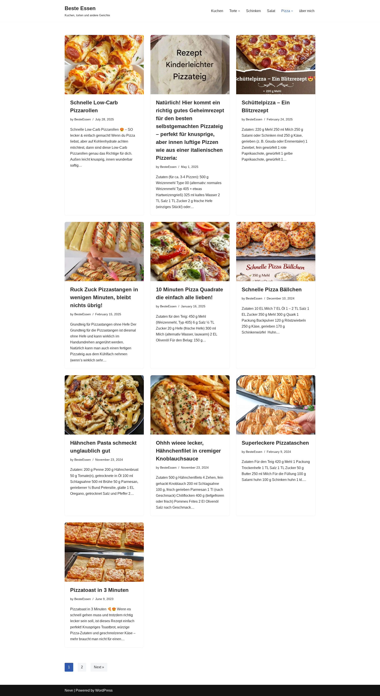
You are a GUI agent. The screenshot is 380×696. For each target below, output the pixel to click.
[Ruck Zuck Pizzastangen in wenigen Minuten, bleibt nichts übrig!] (104, 251)
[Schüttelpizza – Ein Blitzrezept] (275, 64)
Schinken (253, 11)
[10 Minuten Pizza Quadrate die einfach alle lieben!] (190, 251)
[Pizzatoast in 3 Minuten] (104, 552)
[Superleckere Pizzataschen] (275, 405)
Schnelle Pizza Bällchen (272, 289)
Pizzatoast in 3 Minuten (99, 590)
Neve (69, 690)
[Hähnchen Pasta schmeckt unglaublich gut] (104, 405)
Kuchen (217, 11)
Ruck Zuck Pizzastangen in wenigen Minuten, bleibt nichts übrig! (104, 297)
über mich (306, 11)
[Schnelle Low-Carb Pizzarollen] (104, 64)
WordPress (104, 690)
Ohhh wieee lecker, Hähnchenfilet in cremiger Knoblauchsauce (188, 451)
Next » (99, 667)
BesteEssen (82, 119)
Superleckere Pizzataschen (275, 443)
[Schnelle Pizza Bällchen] (275, 251)
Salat (271, 11)
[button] (239, 11)
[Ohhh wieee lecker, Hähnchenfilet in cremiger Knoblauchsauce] (190, 405)
